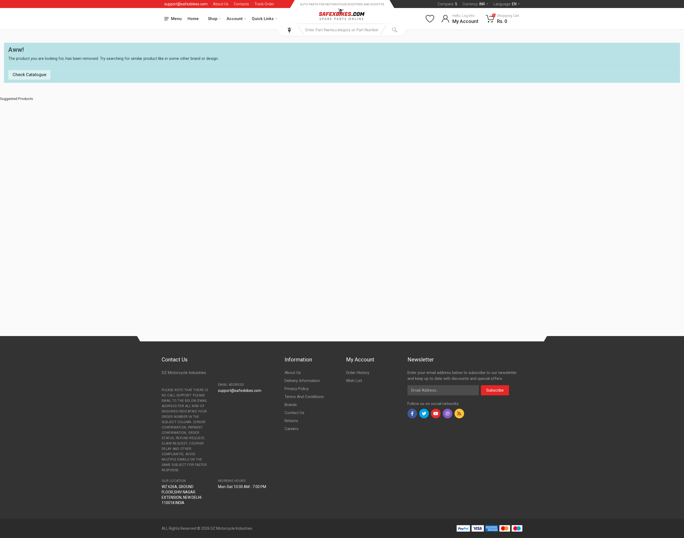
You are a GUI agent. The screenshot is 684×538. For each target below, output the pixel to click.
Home (193, 18)
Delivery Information (302, 380)
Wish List (354, 380)
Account (235, 18)
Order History (357, 372)
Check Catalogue (29, 74)
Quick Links (263, 18)
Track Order (264, 4)
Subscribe (495, 390)
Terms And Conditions (304, 396)
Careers (291, 428)
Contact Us (294, 412)
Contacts (241, 4)
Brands (291, 404)
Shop (212, 18)
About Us (220, 4)
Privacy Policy (297, 388)
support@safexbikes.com (186, 4)
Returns (291, 420)
